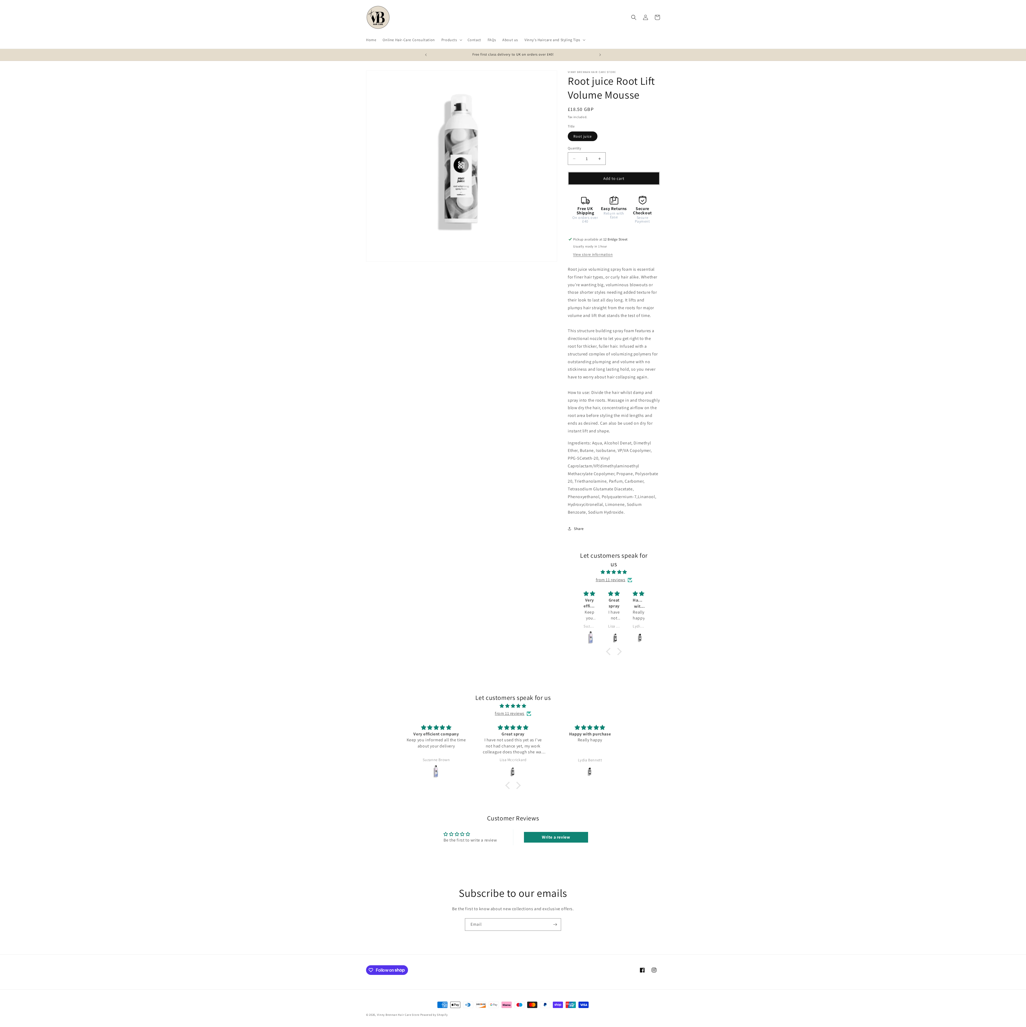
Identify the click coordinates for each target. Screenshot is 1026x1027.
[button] (451, 39)
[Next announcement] (600, 55)
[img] (614, 572)
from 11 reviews (610, 580)
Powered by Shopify (434, 1015)
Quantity (574, 148)
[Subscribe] (555, 924)
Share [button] (579, 528)
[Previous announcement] (426, 55)
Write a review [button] (556, 837)
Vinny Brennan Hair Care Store (398, 1015)
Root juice (582, 136)
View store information (593, 254)
